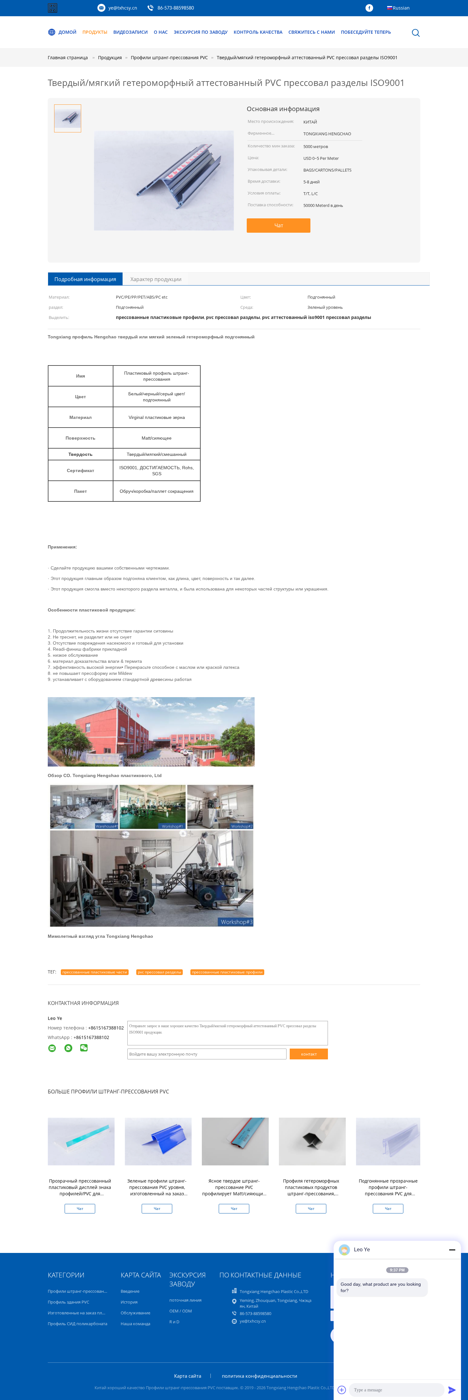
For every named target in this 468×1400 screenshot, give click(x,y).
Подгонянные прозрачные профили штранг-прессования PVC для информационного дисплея (388, 1190)
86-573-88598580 (176, 8)
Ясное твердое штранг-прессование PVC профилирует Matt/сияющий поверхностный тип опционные (234, 1193)
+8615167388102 (106, 1028)
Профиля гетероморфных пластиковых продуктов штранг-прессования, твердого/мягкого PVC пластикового (311, 1193)
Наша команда (135, 1323)
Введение (130, 1291)
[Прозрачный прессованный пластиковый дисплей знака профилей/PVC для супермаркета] (81, 1141)
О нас (161, 32)
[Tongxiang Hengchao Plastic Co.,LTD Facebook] (371, 8)
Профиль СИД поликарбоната (77, 1323)
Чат (278, 225)
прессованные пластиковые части (94, 972)
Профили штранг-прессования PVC (82, 1291)
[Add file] (341, 1390)
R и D (174, 1322)
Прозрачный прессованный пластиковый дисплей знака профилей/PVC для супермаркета (80, 1190)
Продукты (94, 32)
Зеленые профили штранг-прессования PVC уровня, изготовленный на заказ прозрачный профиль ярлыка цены (157, 1193)
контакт (309, 1054)
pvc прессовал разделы (159, 972)
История (129, 1302)
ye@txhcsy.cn (123, 8)
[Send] (452, 1390)
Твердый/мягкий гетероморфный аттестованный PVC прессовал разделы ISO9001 (307, 57)
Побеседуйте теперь (366, 32)
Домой (67, 32)
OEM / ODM (180, 1311)
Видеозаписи (130, 32)
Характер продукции (156, 279)
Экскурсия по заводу (201, 32)
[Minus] (452, 1250)
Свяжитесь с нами (311, 32)
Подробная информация (85, 279)
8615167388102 (92, 1037)
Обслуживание (135, 1313)
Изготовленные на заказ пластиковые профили (95, 1313)
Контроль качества (258, 32)
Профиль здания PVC (68, 1302)
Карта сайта (187, 1376)
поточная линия (185, 1300)
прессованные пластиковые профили (227, 972)
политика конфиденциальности (259, 1376)
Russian (401, 8)
